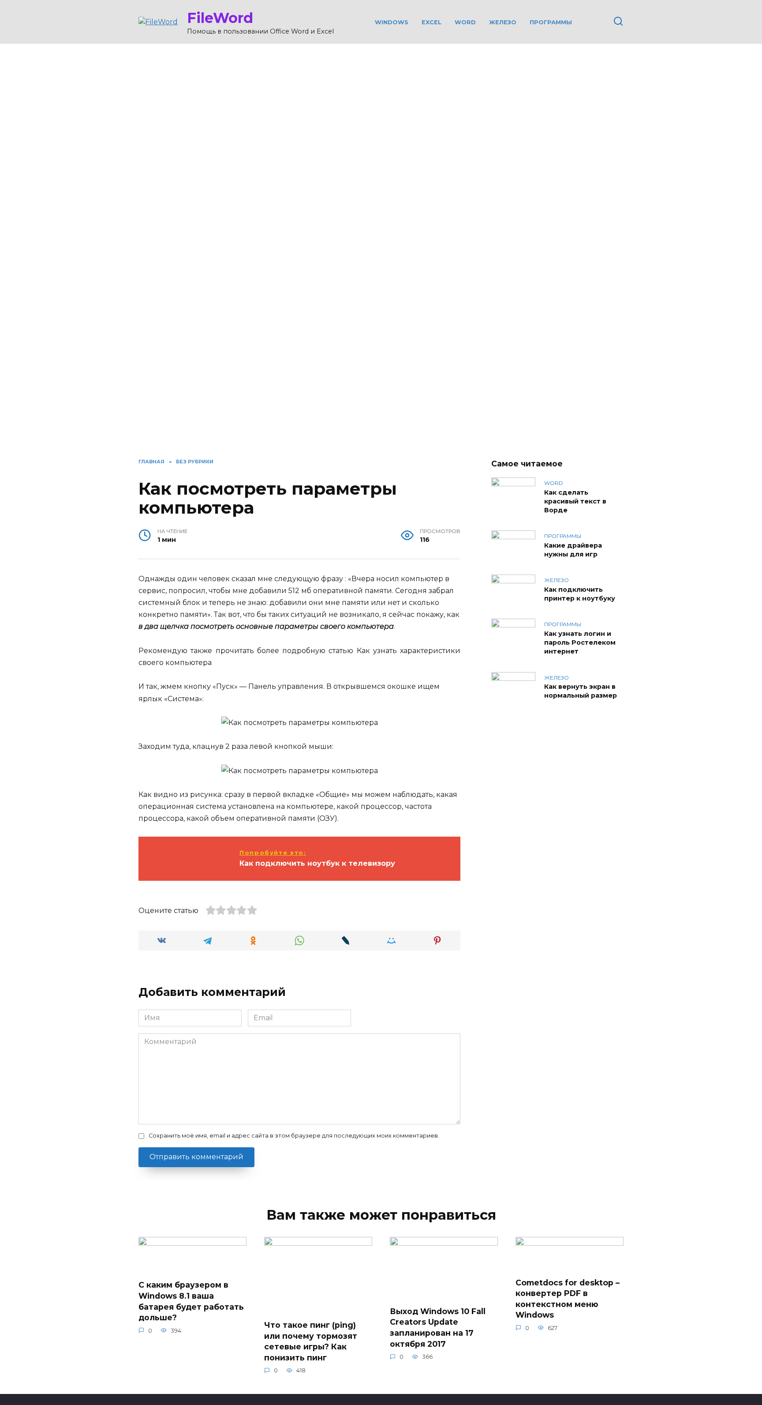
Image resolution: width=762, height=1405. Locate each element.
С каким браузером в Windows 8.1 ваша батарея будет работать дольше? (191, 1301)
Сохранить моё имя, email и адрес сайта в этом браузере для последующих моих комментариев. (294, 1135)
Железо (502, 22)
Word (465, 22)
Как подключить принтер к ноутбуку (579, 594)
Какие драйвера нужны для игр (573, 549)
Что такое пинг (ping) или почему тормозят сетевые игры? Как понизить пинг (310, 1341)
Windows (391, 22)
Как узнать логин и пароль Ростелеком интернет (580, 642)
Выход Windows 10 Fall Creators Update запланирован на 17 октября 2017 (438, 1327)
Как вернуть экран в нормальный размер (580, 691)
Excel (431, 22)
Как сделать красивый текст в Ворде (575, 501)
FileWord (220, 17)
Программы (551, 22)
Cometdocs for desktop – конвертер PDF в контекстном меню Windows (567, 1298)
